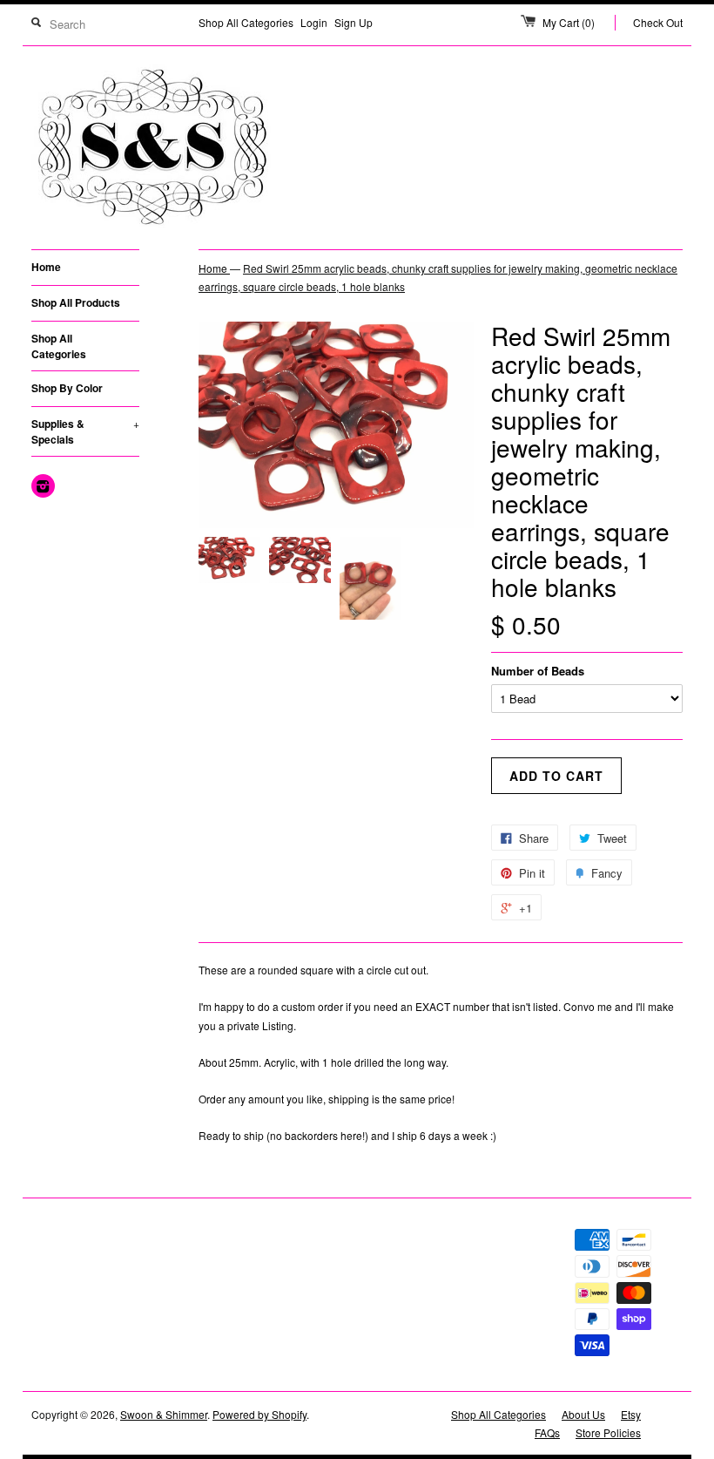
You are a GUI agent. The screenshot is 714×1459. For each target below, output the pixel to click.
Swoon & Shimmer (163, 1414)
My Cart (568, 22)
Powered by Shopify (259, 1414)
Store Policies (608, 1432)
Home (46, 267)
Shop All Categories (246, 22)
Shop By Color (67, 388)
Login (313, 22)
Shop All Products (75, 302)
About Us (583, 1414)
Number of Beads (537, 670)
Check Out (658, 22)
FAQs (547, 1432)
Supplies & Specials (85, 431)
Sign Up (353, 22)
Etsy (631, 1414)
